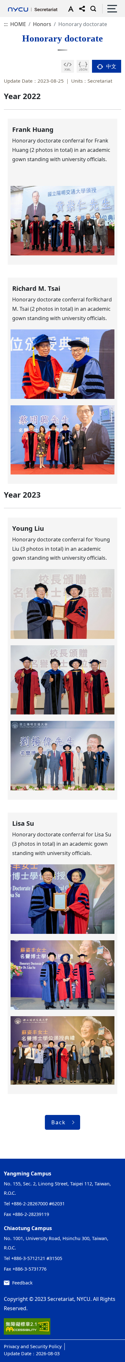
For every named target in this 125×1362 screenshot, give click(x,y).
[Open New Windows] (67, 66)
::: (6, 24)
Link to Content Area (25, 3)
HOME (18, 24)
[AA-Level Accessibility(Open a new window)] (27, 1328)
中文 (110, 66)
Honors (42, 24)
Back (58, 1122)
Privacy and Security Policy (33, 1346)
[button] (69, 9)
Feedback (22, 1283)
